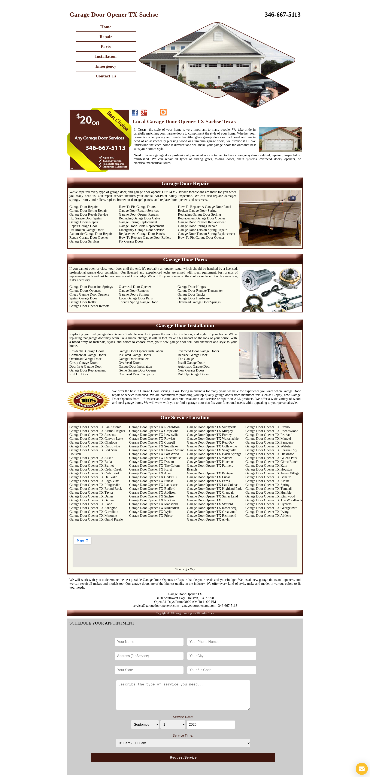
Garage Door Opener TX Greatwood (212, 512)
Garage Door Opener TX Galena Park (271, 458)
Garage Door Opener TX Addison (152, 492)
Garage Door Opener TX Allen (150, 473)
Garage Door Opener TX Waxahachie (213, 438)
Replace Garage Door (192, 355)
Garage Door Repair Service (88, 214)
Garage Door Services (84, 241)
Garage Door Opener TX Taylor (91, 492)
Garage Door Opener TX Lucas (208, 477)
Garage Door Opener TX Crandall (210, 492)
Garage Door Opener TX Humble (268, 492)
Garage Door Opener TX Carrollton (93, 512)
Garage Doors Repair (83, 222)
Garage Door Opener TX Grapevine (153, 431)
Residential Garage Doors (86, 351)
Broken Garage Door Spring (197, 210)
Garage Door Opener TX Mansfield (153, 504)
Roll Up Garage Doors (193, 374)
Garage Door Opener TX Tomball (268, 488)
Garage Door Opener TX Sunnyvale (211, 427)
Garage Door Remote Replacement (201, 222)
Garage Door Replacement (87, 370)
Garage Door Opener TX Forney (209, 435)
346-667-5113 (283, 14)
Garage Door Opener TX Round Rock (95, 488)
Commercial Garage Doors (87, 355)
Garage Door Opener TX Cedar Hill (153, 477)
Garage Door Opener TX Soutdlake (153, 446)
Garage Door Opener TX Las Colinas (212, 485)
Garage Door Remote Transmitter (200, 290)
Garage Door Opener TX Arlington (93, 508)
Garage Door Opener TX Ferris (208, 481)
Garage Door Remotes (134, 290)
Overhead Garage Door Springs (199, 302)
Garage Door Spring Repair (88, 210)
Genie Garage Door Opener (137, 370)
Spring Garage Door (83, 298)
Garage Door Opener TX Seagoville (211, 450)
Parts (106, 46)
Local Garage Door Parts (136, 298)
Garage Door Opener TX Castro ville (94, 446)
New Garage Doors (191, 370)
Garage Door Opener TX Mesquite (93, 515)
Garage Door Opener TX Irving (267, 512)
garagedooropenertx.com (198, 605)
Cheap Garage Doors (83, 362)
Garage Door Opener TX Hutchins (210, 461)
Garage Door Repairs (83, 207)
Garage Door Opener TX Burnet (91, 465)
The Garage (186, 359)
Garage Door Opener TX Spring (267, 485)
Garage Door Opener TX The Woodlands (273, 500)
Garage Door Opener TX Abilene (268, 515)
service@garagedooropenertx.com (156, 605)
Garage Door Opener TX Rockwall (153, 500)
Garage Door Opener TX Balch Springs (214, 454)
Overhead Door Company (136, 374)
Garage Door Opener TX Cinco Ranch (271, 461)
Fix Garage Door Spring (85, 218)
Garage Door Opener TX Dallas (91, 496)
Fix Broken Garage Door (86, 230)
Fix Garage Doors (131, 241)
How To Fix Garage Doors (137, 207)
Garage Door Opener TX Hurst (150, 469)
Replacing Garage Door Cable (139, 218)
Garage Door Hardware (194, 298)
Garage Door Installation (135, 366)
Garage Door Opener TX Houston (268, 469)
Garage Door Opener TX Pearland (268, 435)
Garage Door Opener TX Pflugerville (94, 485)
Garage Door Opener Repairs (139, 214)
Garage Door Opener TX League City (271, 450)
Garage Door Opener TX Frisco (151, 515)
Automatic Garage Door (194, 366)
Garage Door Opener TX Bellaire (268, 477)
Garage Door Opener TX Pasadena (269, 442)
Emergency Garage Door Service (141, 230)
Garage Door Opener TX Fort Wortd (154, 454)
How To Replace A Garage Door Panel (204, 207)
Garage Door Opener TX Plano (90, 504)
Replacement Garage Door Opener (201, 218)
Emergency (105, 66)
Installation (105, 56)
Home (105, 26)
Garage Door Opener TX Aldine (267, 481)
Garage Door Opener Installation (141, 351)
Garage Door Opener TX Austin (91, 458)
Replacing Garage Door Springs (199, 214)
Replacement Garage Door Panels (142, 233)
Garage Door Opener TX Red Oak (210, 442)
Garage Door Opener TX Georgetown (271, 508)
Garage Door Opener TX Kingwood (270, 496)
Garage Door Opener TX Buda (90, 461)
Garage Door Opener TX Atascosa (92, 435)
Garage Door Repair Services (139, 210)
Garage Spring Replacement (138, 222)
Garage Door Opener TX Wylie (150, 512)
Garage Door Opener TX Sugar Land (212, 496)
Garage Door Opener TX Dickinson (269, 454)
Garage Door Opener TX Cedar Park (94, 473)
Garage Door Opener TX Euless (151, 481)
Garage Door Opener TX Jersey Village (272, 473)
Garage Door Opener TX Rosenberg (212, 508)
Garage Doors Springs (134, 294)
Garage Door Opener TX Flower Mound (157, 450)
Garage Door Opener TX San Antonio (95, 427)
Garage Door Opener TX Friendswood (271, 431)
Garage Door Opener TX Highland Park (214, 488)
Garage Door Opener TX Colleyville (212, 446)
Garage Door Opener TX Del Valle (93, 477)
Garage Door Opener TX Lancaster (153, 485)
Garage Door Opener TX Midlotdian (154, 508)
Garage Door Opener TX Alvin (208, 519)
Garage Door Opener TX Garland (92, 500)
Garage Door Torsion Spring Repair (202, 230)
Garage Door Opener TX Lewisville (153, 435)
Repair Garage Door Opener (88, 237)
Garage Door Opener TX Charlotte (93, 442)
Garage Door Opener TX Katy (266, 465)
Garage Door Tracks (191, 294)
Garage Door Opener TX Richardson (154, 427)
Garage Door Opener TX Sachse (151, 496)
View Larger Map (185, 569)
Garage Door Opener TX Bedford (152, 488)
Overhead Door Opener (135, 287)
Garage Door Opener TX (204, 500)
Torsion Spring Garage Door (138, 302)
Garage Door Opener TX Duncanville (155, 458)
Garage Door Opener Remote (89, 306)
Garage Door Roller (82, 302)
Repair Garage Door (83, 226)
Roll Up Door (78, 374)
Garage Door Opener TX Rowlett (152, 438)
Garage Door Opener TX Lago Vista (94, 481)
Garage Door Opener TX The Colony (155, 465)
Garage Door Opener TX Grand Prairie (96, 519)
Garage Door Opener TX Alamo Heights (97, 431)
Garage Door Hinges (192, 287)
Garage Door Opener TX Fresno (267, 427)
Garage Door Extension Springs (91, 287)
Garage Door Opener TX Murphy (210, 431)
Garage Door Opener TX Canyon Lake (96, 438)
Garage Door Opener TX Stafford (210, 504)
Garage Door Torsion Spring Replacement (206, 233)
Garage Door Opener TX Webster (268, 446)
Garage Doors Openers (85, 290)
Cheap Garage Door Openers (89, 294)
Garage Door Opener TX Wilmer (209, 458)
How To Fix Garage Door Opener (201, 237)
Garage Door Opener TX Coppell (152, 442)
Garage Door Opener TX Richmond (211, 515)
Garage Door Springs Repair (197, 226)
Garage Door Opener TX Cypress (268, 504)
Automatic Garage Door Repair (90, 233)
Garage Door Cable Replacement (141, 226)
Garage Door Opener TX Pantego (210, 473)
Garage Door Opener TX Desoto (151, 461)
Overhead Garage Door (85, 359)
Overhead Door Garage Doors (198, 351)
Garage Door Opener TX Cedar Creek (95, 469)
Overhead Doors (130, 362)
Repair (106, 36)
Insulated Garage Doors (135, 355)
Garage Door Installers (134, 359)
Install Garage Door (191, 362)
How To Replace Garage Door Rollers (145, 237)
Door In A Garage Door (85, 366)
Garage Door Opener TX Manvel (268, 438)
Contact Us (106, 76)
